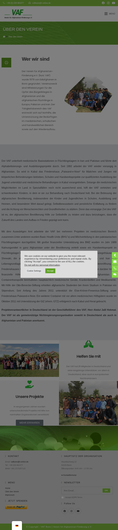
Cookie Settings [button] (34, 271)
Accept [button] (50, 271)
